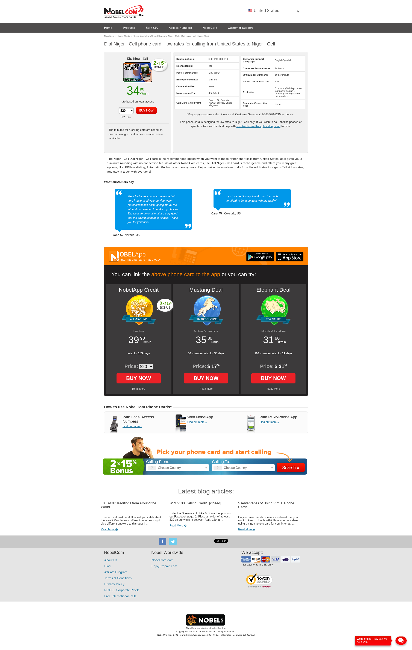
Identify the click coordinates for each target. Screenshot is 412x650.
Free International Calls (120, 596)
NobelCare (210, 27)
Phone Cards (123, 36)
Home (108, 27)
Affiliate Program (115, 572)
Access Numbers (180, 27)
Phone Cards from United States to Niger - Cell (156, 36)
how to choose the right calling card (258, 126)
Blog (107, 566)
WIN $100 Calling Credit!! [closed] (195, 503)
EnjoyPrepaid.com (164, 566)
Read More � (109, 529)
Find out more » (132, 426)
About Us (110, 560)
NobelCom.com (162, 560)
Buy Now (138, 378)
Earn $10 (152, 27)
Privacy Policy (114, 584)
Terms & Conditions (118, 578)
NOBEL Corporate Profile (121, 590)
